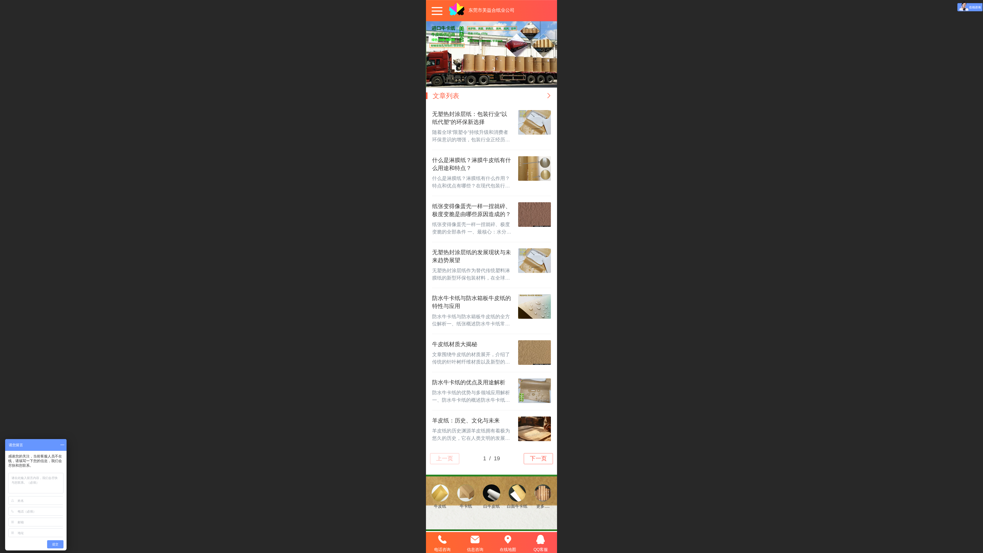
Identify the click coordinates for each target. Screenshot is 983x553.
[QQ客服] (540, 539)
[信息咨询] (475, 539)
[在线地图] (508, 539)
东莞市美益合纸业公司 (491, 10)
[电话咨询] (442, 539)
